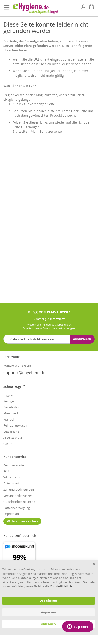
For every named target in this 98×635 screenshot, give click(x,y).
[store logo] (35, 8)
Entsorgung (11, 432)
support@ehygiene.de (24, 372)
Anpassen (48, 612)
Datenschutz (12, 483)
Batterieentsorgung (16, 508)
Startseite (20, 131)
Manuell (8, 419)
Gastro (8, 444)
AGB (6, 471)
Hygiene (9, 395)
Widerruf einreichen (22, 521)
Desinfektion (12, 407)
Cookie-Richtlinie (61, 586)
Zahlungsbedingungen (18, 489)
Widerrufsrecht (13, 477)
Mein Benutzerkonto (46, 131)
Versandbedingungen (18, 496)
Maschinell (10, 413)
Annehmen (48, 601)
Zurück (18, 104)
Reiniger (8, 401)
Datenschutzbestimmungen (58, 328)
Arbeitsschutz (12, 437)
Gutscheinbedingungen (19, 502)
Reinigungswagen (15, 425)
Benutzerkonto (13, 465)
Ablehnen (48, 624)
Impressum (11, 514)
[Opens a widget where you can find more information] (77, 627)
